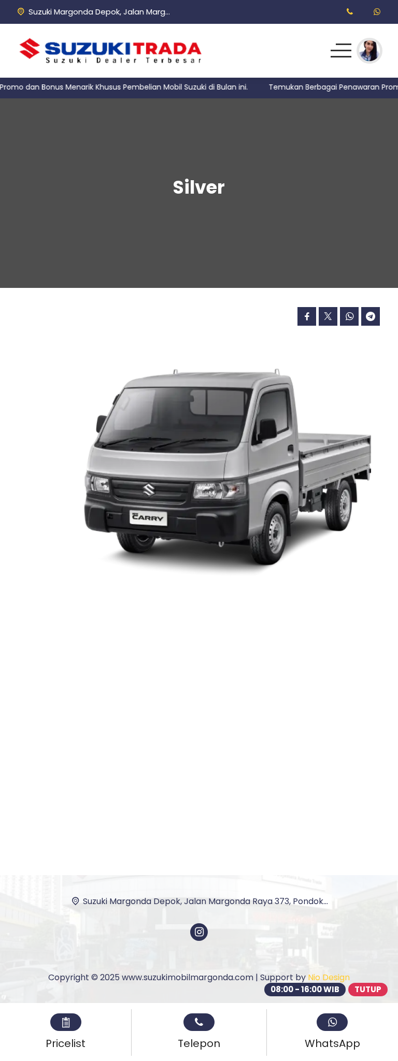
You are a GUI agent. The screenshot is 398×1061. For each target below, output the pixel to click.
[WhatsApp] (377, 11)
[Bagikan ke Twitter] (328, 316)
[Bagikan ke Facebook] (306, 316)
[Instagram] (199, 932)
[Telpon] (349, 11)
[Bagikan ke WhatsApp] (349, 316)
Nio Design (329, 977)
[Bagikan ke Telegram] (370, 316)
